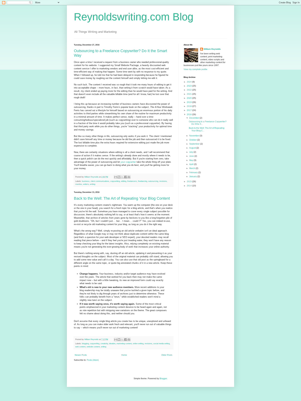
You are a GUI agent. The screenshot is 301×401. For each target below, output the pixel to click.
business (86, 181)
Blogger (163, 378)
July (191, 152)
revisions (163, 181)
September (194, 144)
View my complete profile (195, 69)
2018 (189, 106)
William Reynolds (212, 49)
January (193, 176)
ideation (112, 343)
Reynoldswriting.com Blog (133, 17)
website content (93, 347)
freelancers (132, 181)
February (193, 172)
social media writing (161, 343)
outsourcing (153, 181)
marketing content (124, 343)
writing (92, 184)
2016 (189, 114)
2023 (189, 86)
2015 (189, 181)
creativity (104, 343)
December (194, 118)
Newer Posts (81, 355)
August (192, 148)
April (191, 164)
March (192, 168)
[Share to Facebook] (125, 177)
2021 (189, 94)
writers (86, 184)
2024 (189, 82)
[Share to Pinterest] (129, 177)
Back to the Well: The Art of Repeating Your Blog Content (122, 198)
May (191, 160)
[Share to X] (122, 177)
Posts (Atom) (93, 360)
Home (124, 355)
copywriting (115, 181)
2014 (189, 185)
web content (80, 347)
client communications (100, 181)
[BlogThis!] (119, 177)
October (193, 140)
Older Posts (166, 355)
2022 (189, 90)
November (194, 135)
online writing (138, 343)
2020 (189, 98)
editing (123, 181)
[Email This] (115, 177)
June (191, 156)
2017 (189, 110)
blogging (85, 343)
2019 (189, 102)
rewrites (78, 184)
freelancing (142, 181)
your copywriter (128, 162)
